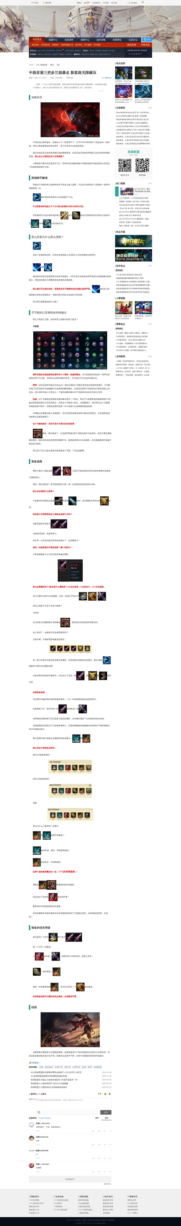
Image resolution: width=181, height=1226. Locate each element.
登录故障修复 (50, 50)
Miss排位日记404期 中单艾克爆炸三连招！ (135, 205)
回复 (105, 1131)
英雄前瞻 (98, 50)
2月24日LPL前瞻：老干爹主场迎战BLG (131, 350)
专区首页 (37, 39)
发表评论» (107, 1184)
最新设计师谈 (108, 1210)
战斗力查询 (41, 50)
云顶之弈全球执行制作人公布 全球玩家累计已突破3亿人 (137, 126)
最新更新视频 (83, 1200)
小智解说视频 (83, 1213)
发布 (106, 1112)
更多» (150, 108)
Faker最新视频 (83, 1203)
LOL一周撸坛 (132, 1213)
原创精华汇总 (34, 1213)
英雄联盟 (98, 1067)
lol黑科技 (76, 1067)
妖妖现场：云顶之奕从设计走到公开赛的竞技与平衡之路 (137, 137)
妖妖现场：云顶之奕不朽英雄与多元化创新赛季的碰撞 (137, 140)
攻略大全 (41, 54)
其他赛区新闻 (132, 1206)
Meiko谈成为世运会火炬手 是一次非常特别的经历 (135, 112)
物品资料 (35, 45)
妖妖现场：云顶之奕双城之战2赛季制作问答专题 (134, 144)
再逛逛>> (36, 1063)
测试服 (92, 50)
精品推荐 (131, 45)
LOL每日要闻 (34, 1200)
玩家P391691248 (42, 1137)
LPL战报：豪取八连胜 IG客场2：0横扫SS (132, 333)
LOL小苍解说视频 (85, 1210)
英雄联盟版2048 (67, 45)
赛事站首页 (131, 1200)
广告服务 (84, 1220)
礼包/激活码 (96, 3)
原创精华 (62, 54)
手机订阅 (69, 78)
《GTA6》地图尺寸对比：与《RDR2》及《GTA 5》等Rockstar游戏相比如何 (144, 368)
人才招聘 (77, 1220)
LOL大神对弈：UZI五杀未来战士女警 (133, 198)
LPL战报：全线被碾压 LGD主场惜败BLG (132, 343)
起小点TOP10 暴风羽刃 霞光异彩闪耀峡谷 (135, 212)
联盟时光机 (93, 54)
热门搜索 (87, 45)
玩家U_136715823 (42, 1164)
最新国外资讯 (108, 1200)
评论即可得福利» (45, 1118)
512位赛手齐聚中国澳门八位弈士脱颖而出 (132, 123)
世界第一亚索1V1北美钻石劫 (130, 222)
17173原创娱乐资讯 (36, 1203)
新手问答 (48, 54)
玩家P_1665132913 (43, 1123)
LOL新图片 (58, 1203)
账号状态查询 (69, 50)
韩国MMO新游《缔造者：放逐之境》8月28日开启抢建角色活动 (140, 365)
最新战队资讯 (34, 1206)
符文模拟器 (45, 45)
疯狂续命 (49, 1067)
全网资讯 (68, 54)
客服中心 (105, 1220)
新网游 (79, 3)
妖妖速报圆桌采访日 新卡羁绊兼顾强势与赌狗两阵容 (136, 285)
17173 (31, 65)
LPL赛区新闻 (132, 1203)
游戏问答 (59, 50)
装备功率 (59, 1067)
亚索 (41, 1067)
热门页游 (114, 3)
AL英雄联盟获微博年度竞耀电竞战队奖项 (49, 1076)
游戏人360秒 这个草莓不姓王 (130, 215)
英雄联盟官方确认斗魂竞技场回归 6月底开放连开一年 (54, 1080)
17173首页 (34, 3)
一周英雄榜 (58, 1206)
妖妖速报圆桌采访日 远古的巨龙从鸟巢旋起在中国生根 (137, 292)
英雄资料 (69, 40)
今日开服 (106, 3)
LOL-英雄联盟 (41, 65)
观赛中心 (85, 40)
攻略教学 (55, 45)
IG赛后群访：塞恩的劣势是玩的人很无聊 (131, 336)
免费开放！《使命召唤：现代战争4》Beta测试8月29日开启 (138, 375)
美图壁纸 (117, 40)
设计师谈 (112, 50)
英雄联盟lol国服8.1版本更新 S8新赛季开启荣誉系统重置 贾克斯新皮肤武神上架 (48, 31)
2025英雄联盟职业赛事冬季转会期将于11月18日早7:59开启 (56, 1072)
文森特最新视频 (84, 1206)
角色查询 (78, 50)
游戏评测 (144, 50)
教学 (90, 1067)
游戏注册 (130, 50)
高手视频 (97, 45)
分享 (110, 1131)
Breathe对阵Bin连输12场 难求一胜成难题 (131, 116)
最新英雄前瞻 (108, 1206)
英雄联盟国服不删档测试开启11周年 (130, 278)
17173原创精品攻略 (61, 1200)
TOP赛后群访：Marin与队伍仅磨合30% (131, 340)
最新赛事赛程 (132, 1210)
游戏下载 (137, 50)
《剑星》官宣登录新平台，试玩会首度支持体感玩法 (135, 361)
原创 (52, 65)
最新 (97, 1118)
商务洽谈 (91, 1220)
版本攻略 (101, 40)
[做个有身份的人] (105, 1094)
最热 (106, 1118)
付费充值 (145, 45)
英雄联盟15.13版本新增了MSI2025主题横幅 (49, 1083)
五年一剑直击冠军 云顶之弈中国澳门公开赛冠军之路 (136, 133)
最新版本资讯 (108, 1203)
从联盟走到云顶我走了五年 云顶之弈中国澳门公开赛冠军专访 (139, 130)
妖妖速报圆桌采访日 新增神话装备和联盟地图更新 (135, 289)
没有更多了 (70, 1179)
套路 (84, 1067)
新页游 (86, 3)
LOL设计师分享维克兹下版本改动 (129, 275)
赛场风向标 (85, 54)
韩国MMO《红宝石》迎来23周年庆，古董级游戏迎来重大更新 (139, 371)
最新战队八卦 (34, 1210)
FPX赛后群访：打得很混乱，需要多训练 (131, 347)
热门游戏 (134, 3)
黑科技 (68, 1067)
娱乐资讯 (78, 45)
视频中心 (53, 40)
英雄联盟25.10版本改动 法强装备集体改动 (49, 1087)
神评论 (108, 78)
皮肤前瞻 (105, 50)
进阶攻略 (55, 54)
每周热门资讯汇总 (104, 54)
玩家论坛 (133, 40)
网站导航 (48, 3)
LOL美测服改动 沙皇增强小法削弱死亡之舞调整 (134, 282)
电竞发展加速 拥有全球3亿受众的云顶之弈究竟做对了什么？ (139, 119)
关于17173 (69, 1220)
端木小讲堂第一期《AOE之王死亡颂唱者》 (135, 226)
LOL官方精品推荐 (60, 1210)
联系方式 (98, 1220)
